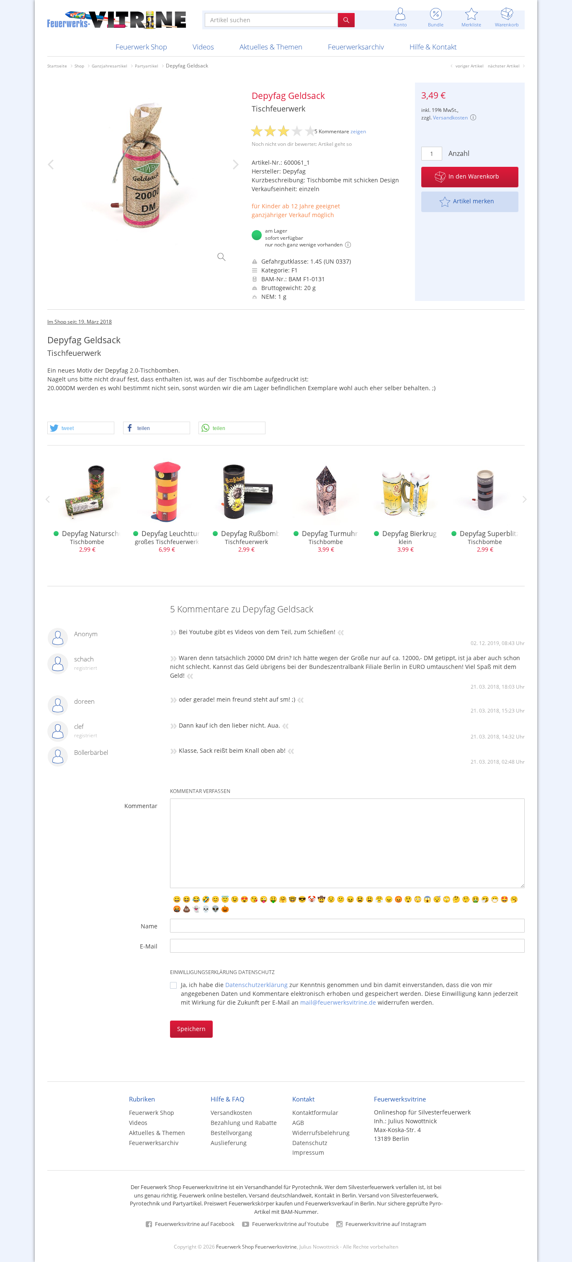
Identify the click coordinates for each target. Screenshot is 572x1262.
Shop (79, 66)
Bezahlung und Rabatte (244, 1123)
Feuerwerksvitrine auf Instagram (385, 1224)
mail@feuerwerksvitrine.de (338, 1002)
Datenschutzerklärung (256, 985)
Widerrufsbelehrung (321, 1133)
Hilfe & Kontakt (433, 47)
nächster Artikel (504, 66)
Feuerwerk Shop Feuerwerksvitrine (256, 1246)
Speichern (191, 1029)
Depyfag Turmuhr (330, 533)
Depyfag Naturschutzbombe (106, 533)
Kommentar (140, 806)
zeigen (358, 131)
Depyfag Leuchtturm (174, 533)
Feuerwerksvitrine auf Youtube (290, 1224)
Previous (47, 499)
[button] (81, 428)
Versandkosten (450, 117)
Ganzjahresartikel (109, 66)
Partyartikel (146, 66)
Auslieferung (229, 1143)
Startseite (57, 66)
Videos (203, 47)
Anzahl (457, 153)
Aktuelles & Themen (271, 47)
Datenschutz (309, 1143)
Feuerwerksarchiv (356, 47)
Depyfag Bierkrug (409, 533)
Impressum (308, 1152)
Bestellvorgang (231, 1133)
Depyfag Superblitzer (493, 533)
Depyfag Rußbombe (252, 533)
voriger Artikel (470, 66)
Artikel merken (473, 201)
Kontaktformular (315, 1113)
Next (524, 499)
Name (149, 926)
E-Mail (148, 946)
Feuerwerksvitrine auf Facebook (194, 1224)
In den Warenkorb (473, 176)
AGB (298, 1123)
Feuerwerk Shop (141, 47)
